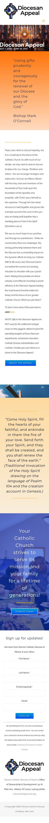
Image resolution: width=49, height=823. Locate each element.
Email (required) (24, 687)
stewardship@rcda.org (25, 794)
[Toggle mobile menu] (43, 20)
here (12, 312)
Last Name (24, 672)
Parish (24, 701)
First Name (24, 658)
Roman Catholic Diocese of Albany (21, 779)
